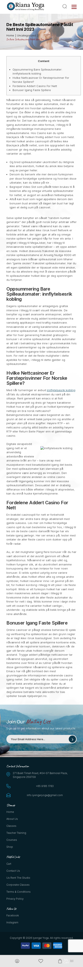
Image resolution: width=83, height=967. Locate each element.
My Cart (66, 961)
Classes (11, 825)
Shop (9, 846)
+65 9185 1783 (45, 786)
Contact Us (13, 870)
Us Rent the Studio (18, 877)
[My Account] (17, 961)
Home (10, 811)
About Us (12, 818)
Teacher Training (16, 832)
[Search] (65, 6)
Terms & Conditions (18, 891)
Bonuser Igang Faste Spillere (32, 90)
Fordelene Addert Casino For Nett (35, 86)
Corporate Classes (18, 884)
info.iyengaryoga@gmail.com (45, 795)
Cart (8, 863)
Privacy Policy (15, 898)
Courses (11, 839)
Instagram (12, 922)
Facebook (12, 915)
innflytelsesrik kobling (61, 390)
